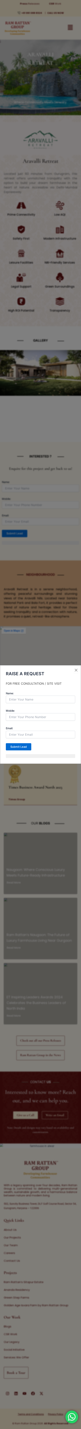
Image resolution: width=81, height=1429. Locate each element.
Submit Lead (18, 746)
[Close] (76, 670)
